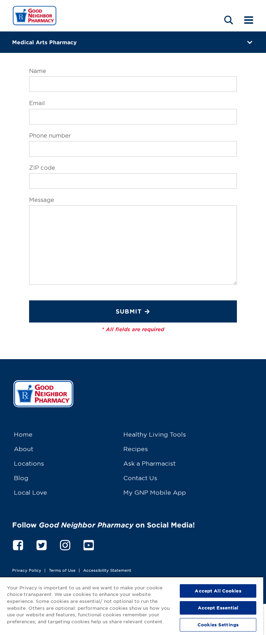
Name (37, 70)
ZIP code (42, 167)
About (23, 448)
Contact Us (140, 477)
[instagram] (65, 543)
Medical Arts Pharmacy (44, 42)
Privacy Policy (26, 570)
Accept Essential (218, 607)
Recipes (135, 448)
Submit (129, 311)
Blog (21, 477)
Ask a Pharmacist (149, 463)
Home (23, 434)
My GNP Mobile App (154, 492)
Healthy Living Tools (154, 434)
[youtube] (89, 543)
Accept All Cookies (218, 591)
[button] (228, 20)
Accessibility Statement (107, 570)
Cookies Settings (218, 624)
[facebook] (18, 543)
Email (37, 102)
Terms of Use (62, 570)
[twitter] (41, 543)
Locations (29, 463)
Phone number (50, 135)
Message (41, 199)
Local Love (30, 492)
